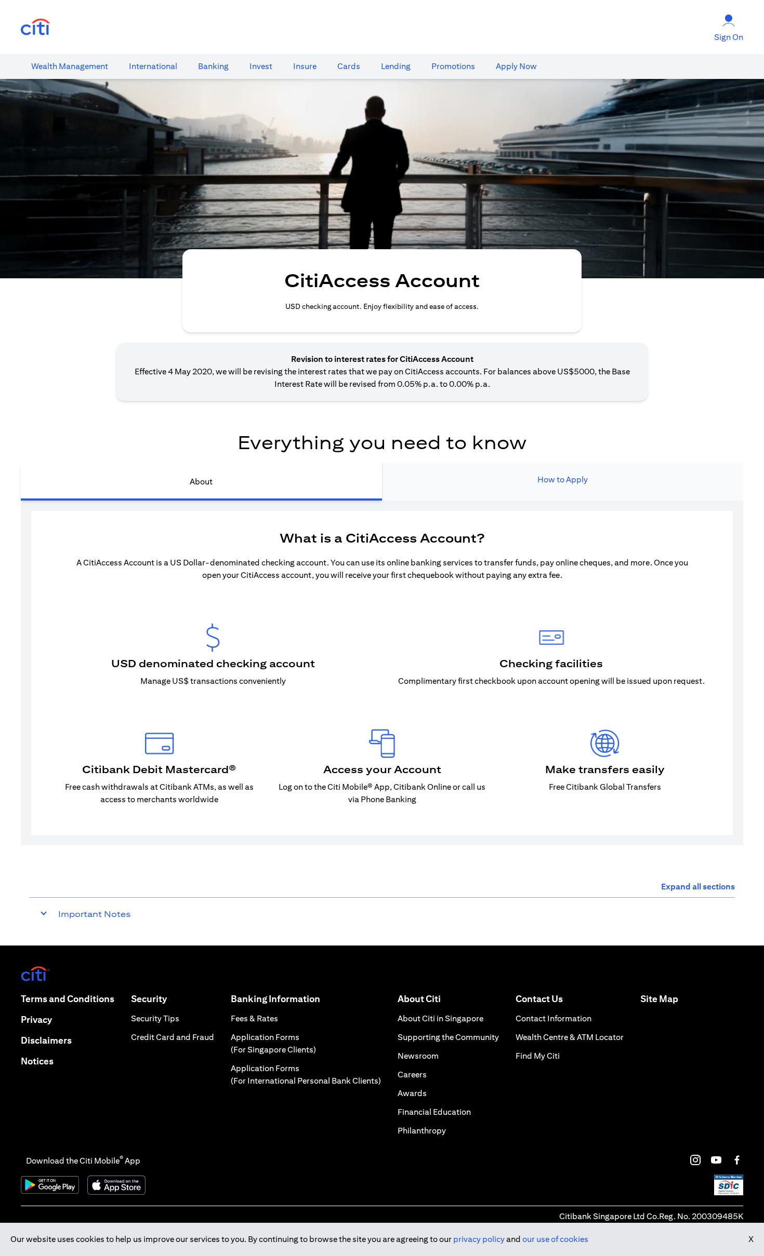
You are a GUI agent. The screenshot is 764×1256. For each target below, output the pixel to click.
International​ (153, 66)
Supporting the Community (448, 1037)
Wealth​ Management (69, 66)
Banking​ (213, 66)
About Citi (419, 998)
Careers (412, 1074)
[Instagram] (695, 1160)
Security (149, 998)
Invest (260, 66)
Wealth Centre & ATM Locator (570, 1037)
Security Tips (155, 1018)
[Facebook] (737, 1160)
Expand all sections (698, 887)
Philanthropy (422, 1131)
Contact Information (553, 1018)
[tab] (69, 66)
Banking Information (275, 998)
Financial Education (434, 1112)
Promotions (453, 66)
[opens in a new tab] (35, 27)
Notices (37, 1061)
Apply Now (516, 66)
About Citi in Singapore (440, 1018)
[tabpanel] (382, 673)
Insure (305, 66)
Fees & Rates (254, 1018)
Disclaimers (46, 1040)
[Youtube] (716, 1160)
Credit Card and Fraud (172, 1037)
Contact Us (539, 998)
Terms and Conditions (67, 998)
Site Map (659, 998)
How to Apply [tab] (562, 479)
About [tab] (201, 482)
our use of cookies (555, 1239)
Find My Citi (538, 1056)
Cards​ (348, 66)
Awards (412, 1093)
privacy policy (479, 1239)
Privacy (36, 1019)
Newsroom (418, 1056)
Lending (396, 66)
